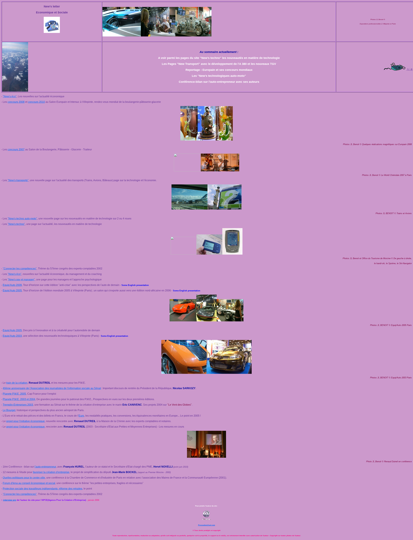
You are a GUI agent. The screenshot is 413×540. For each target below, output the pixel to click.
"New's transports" (18, 180)
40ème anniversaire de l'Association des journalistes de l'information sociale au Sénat (52, 388)
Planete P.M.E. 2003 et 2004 (19, 399)
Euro (81, 415)
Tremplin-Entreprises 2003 (18, 404)
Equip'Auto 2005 (12, 290)
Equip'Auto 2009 (12, 285)
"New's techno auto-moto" (22, 218)
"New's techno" (16, 224)
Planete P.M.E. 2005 (14, 393)
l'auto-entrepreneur (45, 466)
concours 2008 (16, 102)
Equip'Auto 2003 (12, 335)
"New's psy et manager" (21, 279)
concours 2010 (36, 102)
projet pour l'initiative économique (25, 421)
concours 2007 (16, 149)
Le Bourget (9, 410)
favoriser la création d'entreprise (51, 472)
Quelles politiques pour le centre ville (24, 477)
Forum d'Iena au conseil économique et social (29, 483)
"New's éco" (10, 96)
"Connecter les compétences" (20, 268)
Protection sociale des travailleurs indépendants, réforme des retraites (42, 488)
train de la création (16, 382)
